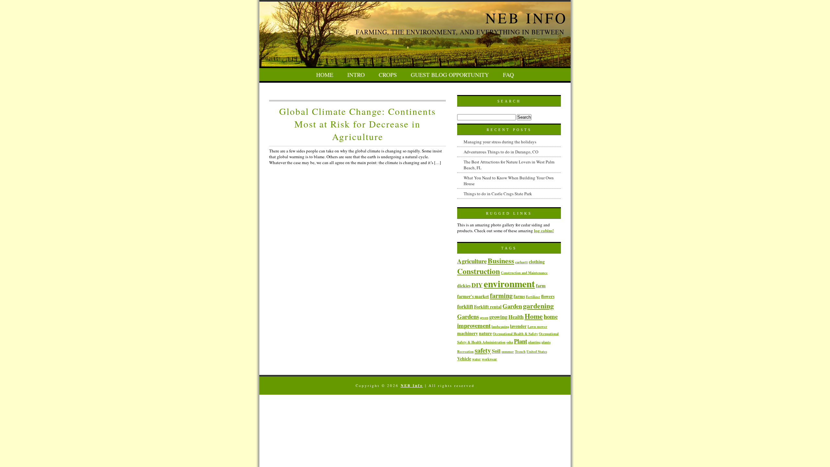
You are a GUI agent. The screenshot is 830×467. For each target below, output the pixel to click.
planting (534, 342)
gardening (538, 305)
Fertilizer (533, 296)
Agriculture (472, 261)
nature (485, 333)
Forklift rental (488, 306)
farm (541, 285)
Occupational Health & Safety (515, 333)
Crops (388, 74)
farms (519, 296)
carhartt (521, 262)
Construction (478, 271)
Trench (520, 351)
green (484, 317)
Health (516, 317)
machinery (467, 333)
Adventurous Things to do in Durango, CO (501, 152)
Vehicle (464, 358)
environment (509, 284)
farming (501, 295)
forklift (465, 306)
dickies (463, 285)
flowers (547, 296)
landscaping (500, 326)
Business (501, 260)
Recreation (465, 351)
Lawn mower (537, 326)
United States (537, 351)
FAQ (508, 74)
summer (508, 351)
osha (509, 342)
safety (483, 350)
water (476, 359)
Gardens (468, 316)
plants (546, 342)
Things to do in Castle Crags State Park (498, 194)
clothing (537, 261)
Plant (520, 341)
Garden (512, 306)
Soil (496, 351)
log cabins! (544, 230)
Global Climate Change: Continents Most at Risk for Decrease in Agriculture (357, 124)
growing (498, 317)
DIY (477, 285)
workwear (489, 359)
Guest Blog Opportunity (450, 74)
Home (324, 74)
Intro (356, 74)
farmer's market (473, 296)
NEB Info (526, 18)
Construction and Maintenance (524, 272)
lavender (518, 326)
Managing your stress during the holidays (500, 142)
